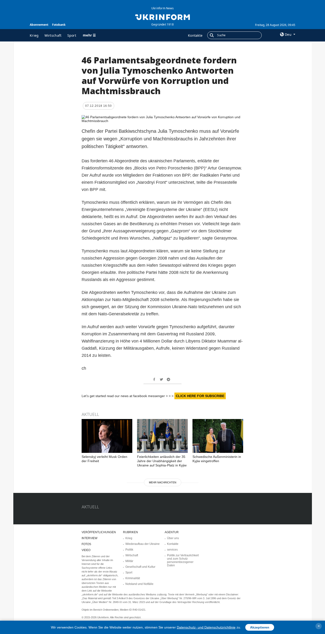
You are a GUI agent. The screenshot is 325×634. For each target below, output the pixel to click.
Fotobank (58, 25)
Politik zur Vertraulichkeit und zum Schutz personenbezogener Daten (183, 560)
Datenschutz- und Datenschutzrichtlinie (206, 627)
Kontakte (195, 35)
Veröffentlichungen (99, 532)
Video (86, 550)
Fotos (86, 544)
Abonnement (39, 25)
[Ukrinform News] (162, 16)
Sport (71, 35)
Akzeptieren (259, 627)
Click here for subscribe (200, 396)
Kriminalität (132, 578)
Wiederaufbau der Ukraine (142, 544)
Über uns (173, 538)
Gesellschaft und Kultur (140, 566)
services (172, 549)
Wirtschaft (53, 35)
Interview (89, 538)
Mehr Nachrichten (162, 482)
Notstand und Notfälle (139, 584)
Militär (129, 561)
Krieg (34, 35)
